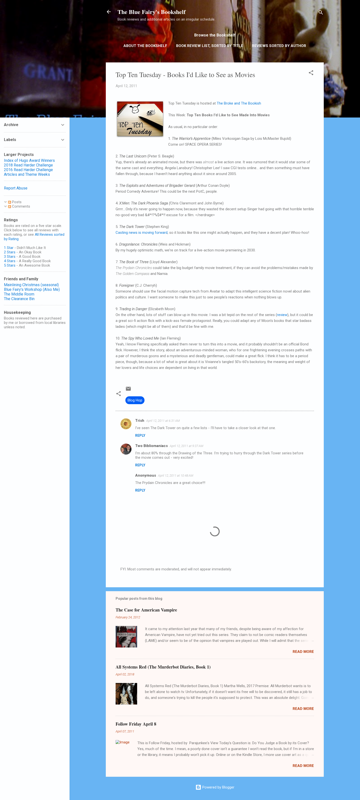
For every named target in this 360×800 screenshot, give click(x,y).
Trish (139, 420)
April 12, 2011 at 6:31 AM (163, 421)
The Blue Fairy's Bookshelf (152, 11)
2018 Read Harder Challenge (28, 165)
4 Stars (9, 261)
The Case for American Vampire (146, 610)
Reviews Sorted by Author (279, 46)
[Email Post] (128, 390)
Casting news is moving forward (142, 232)
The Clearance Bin (19, 298)
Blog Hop (135, 400)
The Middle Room (19, 294)
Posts (16, 202)
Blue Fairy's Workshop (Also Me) (32, 289)
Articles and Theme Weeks (27, 174)
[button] (311, 73)
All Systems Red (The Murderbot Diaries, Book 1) (163, 667)
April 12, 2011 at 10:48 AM (175, 475)
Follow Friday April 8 (136, 724)
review (282, 315)
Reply (140, 435)
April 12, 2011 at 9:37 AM (186, 446)
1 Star (8, 248)
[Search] (321, 13)
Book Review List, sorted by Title (209, 46)
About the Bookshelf (145, 46)
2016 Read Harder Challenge (28, 169)
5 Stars (9, 265)
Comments (20, 206)
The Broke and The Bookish (239, 103)
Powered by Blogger (217, 787)
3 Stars (9, 256)
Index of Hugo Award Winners (29, 160)
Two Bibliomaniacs (151, 446)
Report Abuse (15, 188)
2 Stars (9, 252)
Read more (303, 651)
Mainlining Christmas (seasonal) (31, 284)
